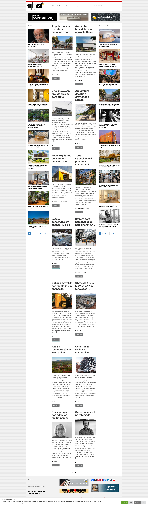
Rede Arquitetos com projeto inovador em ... (61, 158)
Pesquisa (106, 6)
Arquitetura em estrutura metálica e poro (61, 29)
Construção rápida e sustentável (82, 349)
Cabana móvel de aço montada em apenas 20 (62, 285)
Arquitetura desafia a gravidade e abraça (82, 95)
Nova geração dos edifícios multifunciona (60, 415)
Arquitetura (79, 143)
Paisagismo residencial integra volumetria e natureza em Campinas (37, 167)
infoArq (79, 208)
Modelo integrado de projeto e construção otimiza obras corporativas (108, 125)
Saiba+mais (137, 502)
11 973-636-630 (98, 6)
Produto (56, 263)
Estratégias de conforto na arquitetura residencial (36, 65)
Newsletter (89, 6)
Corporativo (80, 272)
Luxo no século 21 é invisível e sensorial (37, 227)
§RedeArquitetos (63, 201)
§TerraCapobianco (85, 208)
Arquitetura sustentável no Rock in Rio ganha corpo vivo (109, 146)
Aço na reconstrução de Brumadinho (62, 349)
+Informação (75, 6)
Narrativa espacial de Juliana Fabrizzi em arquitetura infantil (108, 65)
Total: (30, 484)
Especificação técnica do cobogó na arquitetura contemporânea (38, 105)
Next (76, 472)
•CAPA (53, 6)
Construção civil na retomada (85, 413)
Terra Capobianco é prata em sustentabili (83, 160)
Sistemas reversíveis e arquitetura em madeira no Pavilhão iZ (109, 166)
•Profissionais (60, 6)
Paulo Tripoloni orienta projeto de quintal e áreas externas (38, 207)
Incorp (78, 401)
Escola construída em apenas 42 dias (61, 221)
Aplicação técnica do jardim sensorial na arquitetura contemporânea (36, 125)
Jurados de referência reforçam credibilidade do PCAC (108, 185)
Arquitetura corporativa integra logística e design (108, 45)
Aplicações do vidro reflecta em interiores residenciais (37, 187)
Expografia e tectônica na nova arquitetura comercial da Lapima (108, 205)
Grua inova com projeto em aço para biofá (61, 93)
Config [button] (143, 502)
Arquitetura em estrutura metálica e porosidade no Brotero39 (109, 105)
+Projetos (68, 6)
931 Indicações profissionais (36, 491)
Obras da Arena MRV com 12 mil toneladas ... (84, 285)
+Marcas (82, 6)
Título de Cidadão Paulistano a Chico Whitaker (37, 45)
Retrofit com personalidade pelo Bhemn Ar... (85, 221)
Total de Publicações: (34, 486)
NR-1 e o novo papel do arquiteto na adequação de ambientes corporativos (108, 226)
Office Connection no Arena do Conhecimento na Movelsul (108, 85)
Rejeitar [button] (131, 502)
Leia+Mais (55, 78)
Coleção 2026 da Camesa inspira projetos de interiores (38, 85)
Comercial (56, 74)
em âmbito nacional (34, 493)
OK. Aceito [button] (124, 502)
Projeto (85, 272)
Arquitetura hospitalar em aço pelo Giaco (84, 29)
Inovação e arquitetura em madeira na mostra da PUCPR (38, 146)
